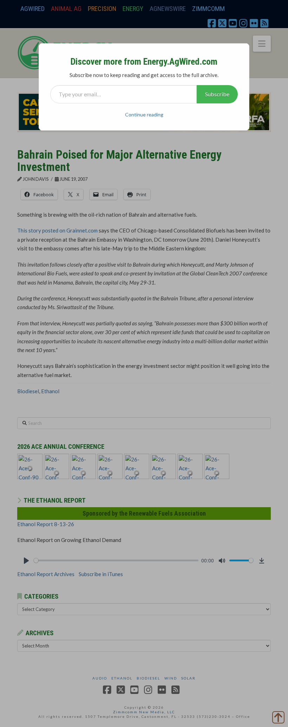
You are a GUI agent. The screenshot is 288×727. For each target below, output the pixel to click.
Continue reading (144, 114)
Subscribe (217, 94)
